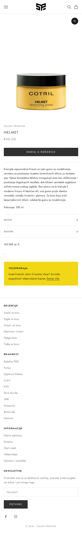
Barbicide (9, 412)
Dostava (8, 442)
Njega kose (10, 338)
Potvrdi (15, 504)
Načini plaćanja (13, 435)
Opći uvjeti (10, 448)
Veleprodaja (11, 454)
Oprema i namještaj (15, 461)
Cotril (7, 380)
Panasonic (9, 405)
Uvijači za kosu (12, 325)
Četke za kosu (11, 344)
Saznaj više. (53, 278)
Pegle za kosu (11, 319)
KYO (6, 386)
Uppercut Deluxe (13, 374)
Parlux (7, 368)
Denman (8, 418)
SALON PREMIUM (14, 126)
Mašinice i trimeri (14, 331)
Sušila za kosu (12, 313)
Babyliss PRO (11, 361)
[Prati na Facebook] (6, 516)
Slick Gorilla (11, 393)
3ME (6, 399)
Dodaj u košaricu (41, 152)
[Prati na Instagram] (16, 516)
